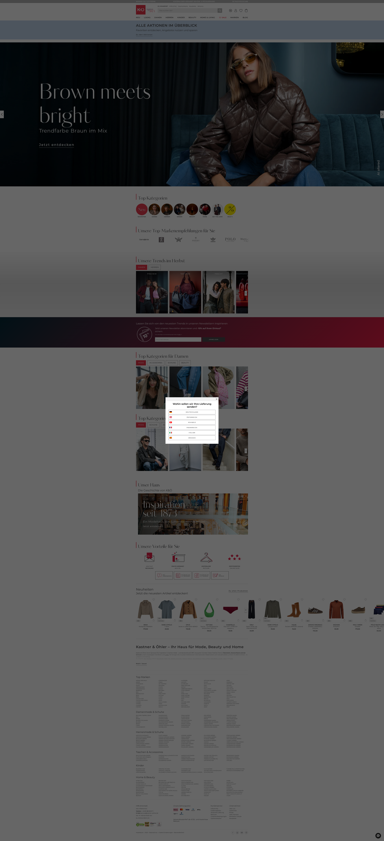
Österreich (192, 417)
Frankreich (192, 427)
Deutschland (192, 412)
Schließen (216, 399)
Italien (192, 432)
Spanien (192, 438)
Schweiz (192, 422)
